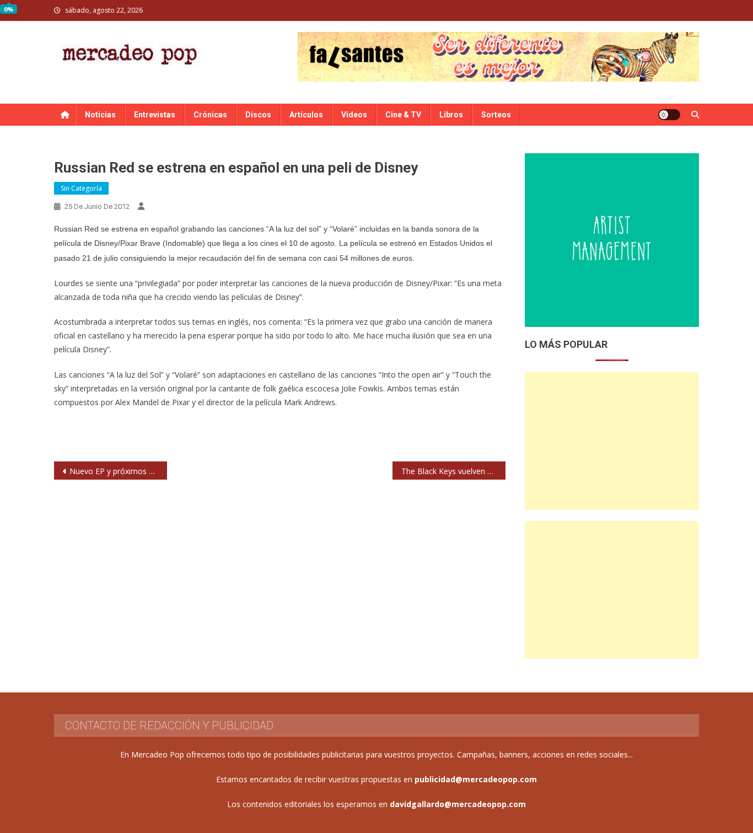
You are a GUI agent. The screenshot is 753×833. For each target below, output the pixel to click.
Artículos (306, 114)
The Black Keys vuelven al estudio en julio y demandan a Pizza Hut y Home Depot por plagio (453, 471)
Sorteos (496, 114)
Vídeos (354, 114)
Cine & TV (403, 114)
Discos (258, 114)
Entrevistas (154, 114)
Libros (451, 114)
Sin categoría (81, 188)
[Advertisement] (612, 441)
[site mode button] (669, 114)
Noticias (100, 114)
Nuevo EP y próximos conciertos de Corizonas (118, 471)
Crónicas (210, 114)
